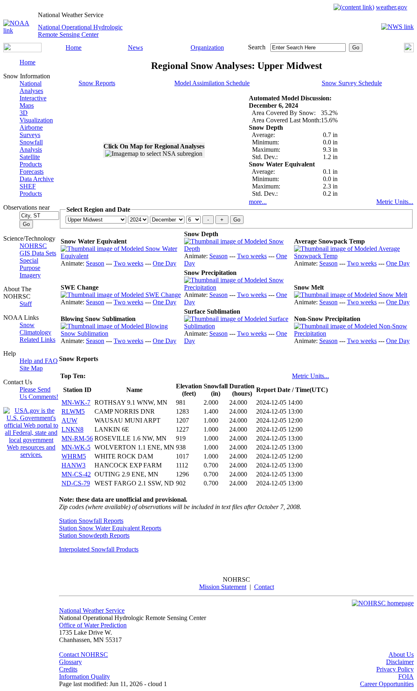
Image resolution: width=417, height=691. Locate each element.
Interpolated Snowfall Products (98, 549)
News (135, 47)
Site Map (31, 368)
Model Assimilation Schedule (212, 83)
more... (258, 201)
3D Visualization (36, 116)
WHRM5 (73, 456)
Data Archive (37, 178)
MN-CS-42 (76, 474)
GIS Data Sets (38, 253)
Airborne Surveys (31, 131)
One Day (164, 263)
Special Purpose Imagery (30, 268)
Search (257, 47)
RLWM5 (73, 411)
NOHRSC (33, 245)
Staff (26, 303)
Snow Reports (97, 83)
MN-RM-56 (77, 438)
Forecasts (32, 171)
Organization (207, 47)
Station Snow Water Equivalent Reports (110, 528)
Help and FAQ (39, 360)
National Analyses (31, 87)
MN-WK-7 (75, 402)
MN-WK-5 (75, 447)
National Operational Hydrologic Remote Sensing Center (80, 31)
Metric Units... (394, 201)
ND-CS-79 (75, 483)
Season (95, 263)
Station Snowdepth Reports (94, 535)
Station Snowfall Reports (91, 520)
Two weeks (128, 263)
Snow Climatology (35, 328)
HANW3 (73, 465)
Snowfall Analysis (31, 146)
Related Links (37, 339)
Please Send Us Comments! (39, 393)
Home (73, 47)
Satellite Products (31, 160)
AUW (69, 420)
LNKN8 (72, 429)
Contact (264, 586)
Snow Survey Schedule (352, 83)
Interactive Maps (33, 102)
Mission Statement (222, 586)
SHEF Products (31, 190)
